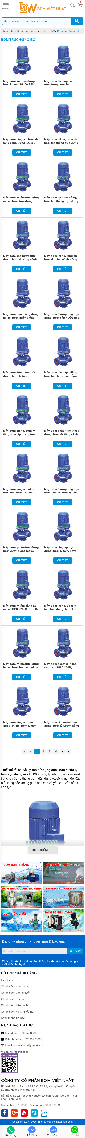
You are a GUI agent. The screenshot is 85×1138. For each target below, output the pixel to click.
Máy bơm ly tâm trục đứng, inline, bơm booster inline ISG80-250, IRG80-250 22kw (21, 667)
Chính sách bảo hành (14, 1005)
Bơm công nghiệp (27, 31)
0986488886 (29, 1033)
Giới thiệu (7, 980)
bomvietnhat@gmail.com (28, 1045)
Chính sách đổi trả (12, 999)
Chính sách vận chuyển (15, 992)
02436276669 (33, 1039)
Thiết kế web (44, 1121)
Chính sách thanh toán (15, 986)
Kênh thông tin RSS (13, 1017)
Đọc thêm (40, 850)
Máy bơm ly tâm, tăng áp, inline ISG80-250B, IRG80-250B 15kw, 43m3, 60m (20, 609)
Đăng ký (75, 951)
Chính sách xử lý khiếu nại (17, 1011)
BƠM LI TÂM (47, 31)
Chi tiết (21, 94)
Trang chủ (8, 31)
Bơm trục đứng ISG (68, 31)
